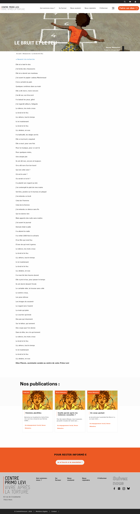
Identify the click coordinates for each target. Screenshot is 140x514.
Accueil (18, 53)
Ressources (26, 53)
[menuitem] (47, 8)
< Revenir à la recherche (25, 59)
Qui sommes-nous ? (47, 8)
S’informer (104, 8)
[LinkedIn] (119, 488)
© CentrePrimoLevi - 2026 (23, 511)
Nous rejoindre (90, 8)
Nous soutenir (75, 8)
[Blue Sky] (128, 488)
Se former (63, 8)
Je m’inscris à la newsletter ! (70, 462)
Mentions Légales (42, 511)
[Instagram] (123, 488)
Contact (54, 511)
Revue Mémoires (113, 47)
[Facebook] (114, 488)
